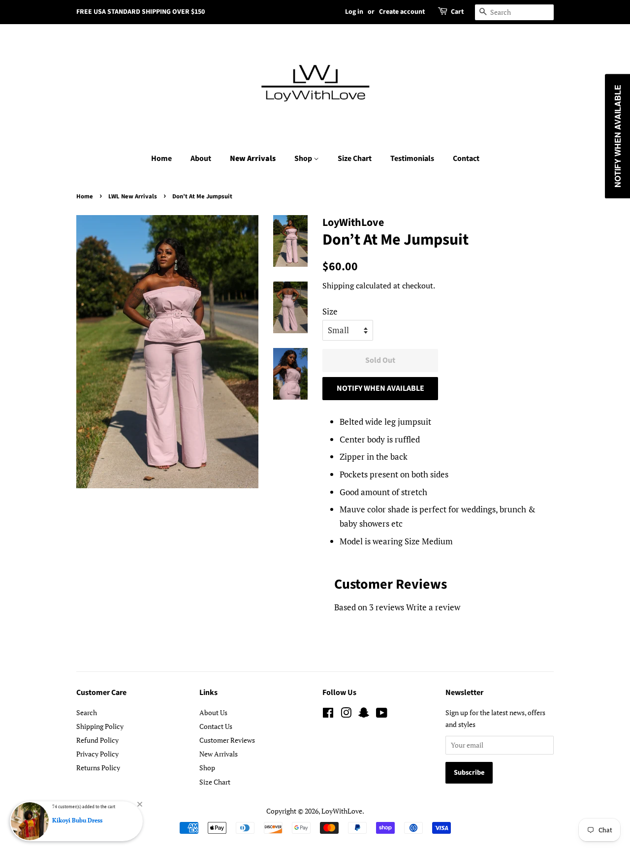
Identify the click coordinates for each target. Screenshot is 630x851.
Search (86, 712)
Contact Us (215, 726)
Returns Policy (98, 767)
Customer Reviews (227, 740)
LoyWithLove (341, 811)
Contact (466, 158)
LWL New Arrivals (132, 196)
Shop (304, 158)
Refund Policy (97, 740)
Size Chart (355, 158)
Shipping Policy (100, 726)
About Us (213, 712)
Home (161, 158)
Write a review (433, 607)
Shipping (338, 285)
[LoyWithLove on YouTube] (381, 714)
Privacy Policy (97, 753)
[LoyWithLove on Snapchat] (363, 714)
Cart (457, 12)
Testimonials (412, 158)
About (200, 158)
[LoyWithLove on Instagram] (346, 714)
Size (330, 311)
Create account (402, 12)
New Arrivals (253, 158)
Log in (354, 12)
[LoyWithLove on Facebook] (328, 714)
